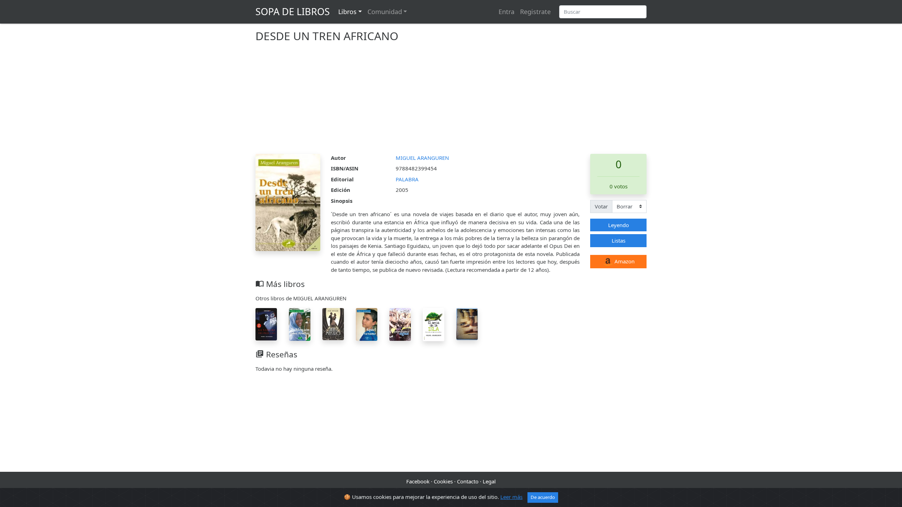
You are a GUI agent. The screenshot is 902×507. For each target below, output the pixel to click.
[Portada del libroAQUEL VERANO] (366, 323)
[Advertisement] (451, 101)
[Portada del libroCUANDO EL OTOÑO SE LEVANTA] (467, 323)
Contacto (467, 481)
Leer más (511, 496)
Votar (601, 206)
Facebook (418, 481)
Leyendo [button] (618, 225)
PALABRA (407, 179)
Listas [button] (618, 240)
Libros (347, 11)
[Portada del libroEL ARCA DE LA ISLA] (433, 323)
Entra (506, 11)
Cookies (443, 481)
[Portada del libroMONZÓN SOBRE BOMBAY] (299, 323)
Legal (489, 481)
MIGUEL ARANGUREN (422, 157)
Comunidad (384, 11)
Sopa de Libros (292, 11)
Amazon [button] (624, 261)
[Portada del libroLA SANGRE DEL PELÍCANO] (266, 323)
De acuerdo (543, 497)
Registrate (535, 11)
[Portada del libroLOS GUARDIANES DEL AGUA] (400, 323)
